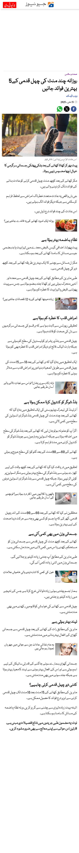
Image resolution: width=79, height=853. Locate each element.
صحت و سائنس (71, 74)
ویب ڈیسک (71, 96)
